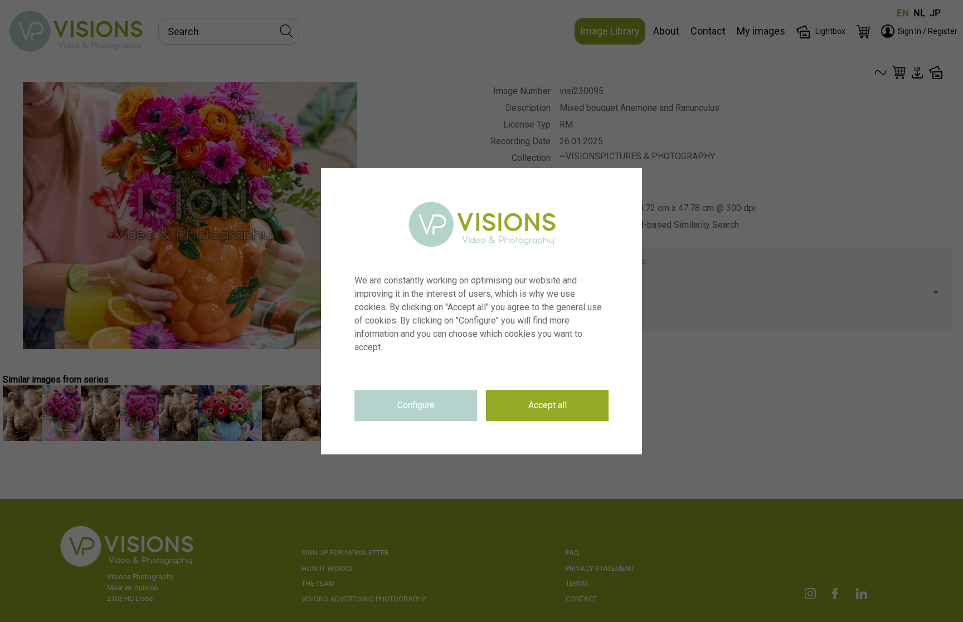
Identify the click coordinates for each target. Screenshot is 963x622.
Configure (416, 405)
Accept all (547, 405)
